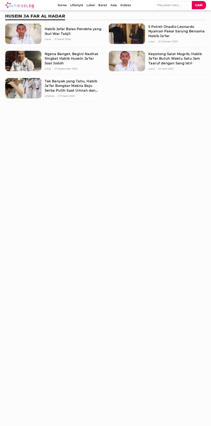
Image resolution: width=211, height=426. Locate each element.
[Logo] (20, 5)
